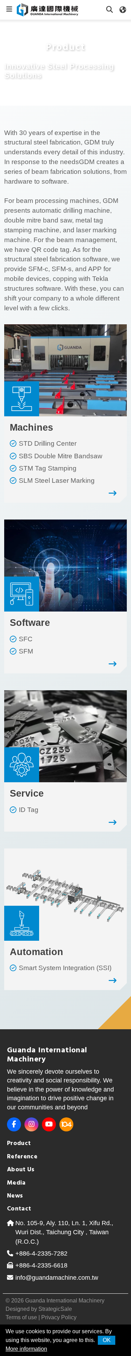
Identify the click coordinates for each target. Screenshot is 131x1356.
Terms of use (21, 1317)
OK (107, 1340)
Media (16, 1183)
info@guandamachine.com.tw (56, 1277)
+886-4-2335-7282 (41, 1253)
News (15, 1196)
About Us (21, 1170)
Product (19, 1143)
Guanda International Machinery (64, 1301)
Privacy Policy (59, 1317)
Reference (22, 1157)
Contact (19, 1209)
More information (26, 1349)
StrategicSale (55, 1309)
